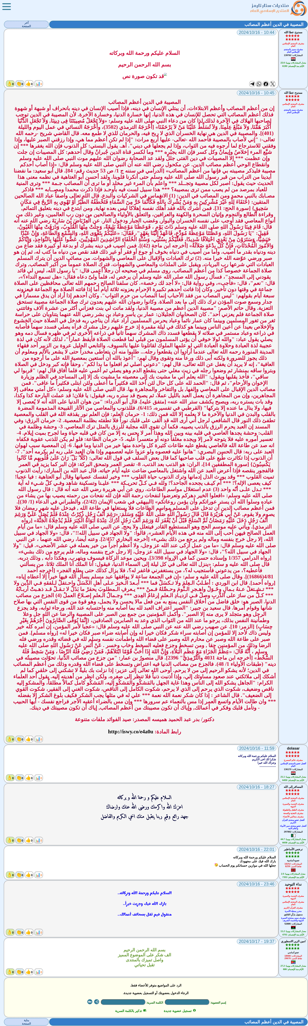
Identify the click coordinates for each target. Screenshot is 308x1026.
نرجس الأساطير (293, 849)
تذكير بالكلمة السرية (130, 1011)
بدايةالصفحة (26, 1022)
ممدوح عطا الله (293, 32)
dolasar (293, 748)
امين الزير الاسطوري (293, 941)
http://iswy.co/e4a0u (130, 731)
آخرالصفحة (26, 24)
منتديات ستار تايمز (270, 5)
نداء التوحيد (293, 884)
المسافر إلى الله (293, 786)
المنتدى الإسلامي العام (269, 10)
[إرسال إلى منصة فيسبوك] (266, 84)
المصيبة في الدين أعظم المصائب (274, 24)
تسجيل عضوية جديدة (180, 1011)
